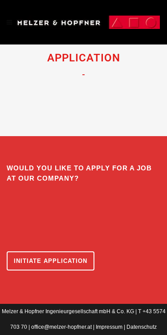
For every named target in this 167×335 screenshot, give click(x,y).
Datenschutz (141, 327)
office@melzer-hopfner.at (61, 327)
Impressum (109, 327)
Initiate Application (50, 261)
